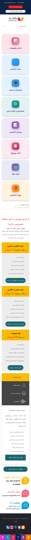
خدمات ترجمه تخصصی (17, 410)
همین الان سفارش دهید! (15, 457)
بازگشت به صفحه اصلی (15, 469)
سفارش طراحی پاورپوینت (15, 367)
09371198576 (21, 2)
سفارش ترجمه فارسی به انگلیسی (15, 324)
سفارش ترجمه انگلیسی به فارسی (15, 280)
